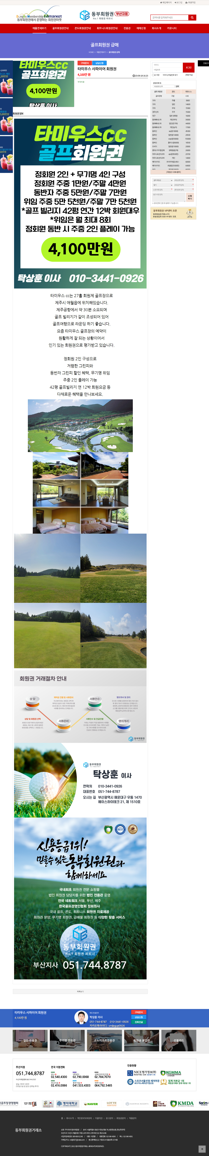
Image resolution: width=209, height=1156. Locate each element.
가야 (153, 100)
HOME (91, 52)
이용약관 (98, 1118)
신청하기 (190, 197)
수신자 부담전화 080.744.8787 (26, 1079)
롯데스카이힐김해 (158, 150)
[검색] (192, 17)
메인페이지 (167, 2)
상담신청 (99, 63)
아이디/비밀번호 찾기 (170, 75)
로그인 (179, 2)
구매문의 (85, 63)
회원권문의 (121, 1118)
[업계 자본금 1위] (176, 1083)
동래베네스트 (156, 120)
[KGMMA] (176, 1074)
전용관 (127, 28)
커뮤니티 (171, 28)
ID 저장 (156, 75)
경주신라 (155, 112)
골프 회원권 (158, 91)
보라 (153, 169)
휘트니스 (188, 91)
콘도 (173, 91)
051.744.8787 (30, 1073)
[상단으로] (202, 1149)
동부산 (154, 131)
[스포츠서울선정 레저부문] (143, 1083)
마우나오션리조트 (158, 154)
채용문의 (132, 1118)
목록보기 (80, 991)
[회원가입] (188, 75)
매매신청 (141, 28)
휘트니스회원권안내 (107, 28)
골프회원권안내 (60, 28)
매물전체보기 (39, 28)
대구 (153, 116)
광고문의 (109, 1118)
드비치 (154, 146)
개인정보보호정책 (84, 1118)
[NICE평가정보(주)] (143, 1074)
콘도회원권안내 (83, 28)
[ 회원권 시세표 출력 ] (173, 172)
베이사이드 (156, 162)
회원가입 (192, 2)
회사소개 (156, 28)
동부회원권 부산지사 (104, 15)
